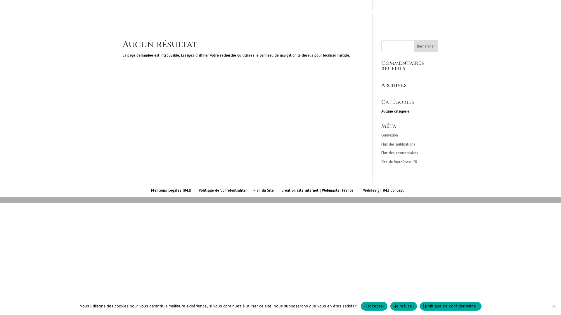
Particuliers (412, 12)
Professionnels (461, 12)
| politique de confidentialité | (451, 306)
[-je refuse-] (554, 306)
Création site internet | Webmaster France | (318, 190)
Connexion (389, 135)
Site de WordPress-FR (399, 162)
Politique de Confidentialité (222, 190)
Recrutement (535, 12)
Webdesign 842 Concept (383, 190)
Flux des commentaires (399, 152)
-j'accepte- (374, 306)
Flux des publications (398, 144)
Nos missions (373, 12)
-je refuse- (403, 306)
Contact (500, 12)
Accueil (340, 12)
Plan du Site (263, 190)
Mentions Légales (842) (171, 190)
